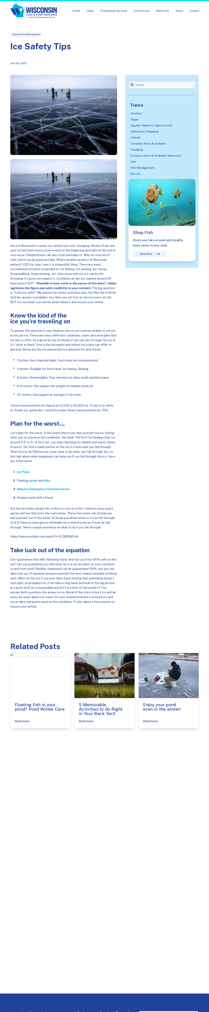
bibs (47, 480)
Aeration (136, 113)
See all (135, 173)
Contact (195, 10)
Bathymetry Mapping (145, 131)
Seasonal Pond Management (26, 34)
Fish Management (142, 167)
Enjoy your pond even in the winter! (162, 707)
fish (133, 161)
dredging (137, 149)
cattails (136, 137)
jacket (33, 480)
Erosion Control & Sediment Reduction (156, 155)
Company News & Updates (148, 143)
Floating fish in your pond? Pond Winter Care (40, 707)
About (179, 10)
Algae (134, 119)
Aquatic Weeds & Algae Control (151, 125)
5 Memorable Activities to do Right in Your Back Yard (100, 709)
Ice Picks (23, 472)
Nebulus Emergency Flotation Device (43, 489)
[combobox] (162, 85)
